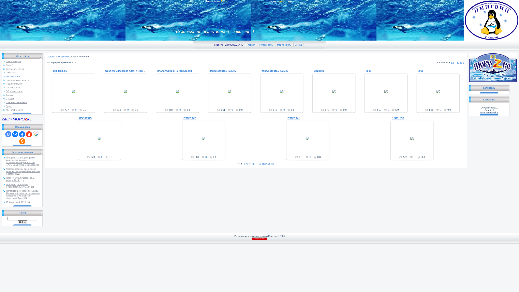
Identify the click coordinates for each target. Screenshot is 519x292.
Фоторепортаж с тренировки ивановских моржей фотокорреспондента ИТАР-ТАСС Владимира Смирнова (20, 161)
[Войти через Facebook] (22, 134)
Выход (298, 45)
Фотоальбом (64, 56)
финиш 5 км (60, 71)
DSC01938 (398, 118)
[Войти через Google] (36, 134)
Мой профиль (284, 45)
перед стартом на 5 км (222, 71)
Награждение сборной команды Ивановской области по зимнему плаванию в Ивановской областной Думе (23, 194)
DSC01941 (293, 118)
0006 (421, 71)
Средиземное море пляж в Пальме (126, 71)
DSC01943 (85, 118)
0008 (368, 71)
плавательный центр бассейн (175, 71)
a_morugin (75, 94)
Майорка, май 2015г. (16, 202)
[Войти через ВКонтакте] (15, 134)
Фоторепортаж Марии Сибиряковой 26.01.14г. (18, 185)
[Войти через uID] (8, 134)
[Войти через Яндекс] (29, 134)
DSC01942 (189, 118)
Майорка (319, 71)
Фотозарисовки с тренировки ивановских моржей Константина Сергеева (23, 171)
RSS (290, 1)
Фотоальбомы (266, 45)
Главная (251, 45)
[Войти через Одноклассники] (22, 141)
